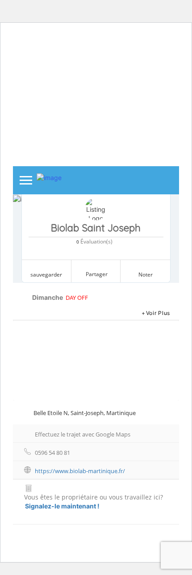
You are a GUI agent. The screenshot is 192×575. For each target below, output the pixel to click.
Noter (145, 274)
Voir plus (158, 313)
